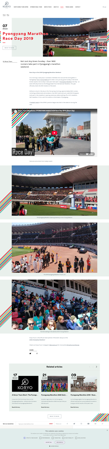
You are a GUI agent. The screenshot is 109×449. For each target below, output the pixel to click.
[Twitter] (30, 353)
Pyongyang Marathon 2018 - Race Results (86, 395)
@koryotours (53, 345)
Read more (63, 435)
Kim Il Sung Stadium (43, 79)
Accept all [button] (49, 442)
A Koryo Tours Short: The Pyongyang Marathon (29, 395)
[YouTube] (88, 424)
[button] (54, 446)
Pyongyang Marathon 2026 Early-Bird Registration (59, 395)
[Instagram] (81, 424)
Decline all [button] (60, 442)
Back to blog (9, 47)
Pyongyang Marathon (66, 82)
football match (34, 102)
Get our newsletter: (8, 423)
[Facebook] (67, 424)
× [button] (107, 430)
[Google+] (102, 424)
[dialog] (54, 439)
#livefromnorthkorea (73, 345)
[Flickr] (95, 423)
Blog (8, 15)
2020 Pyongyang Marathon (37, 339)
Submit (51, 423)
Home (4, 15)
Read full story (16, 407)
